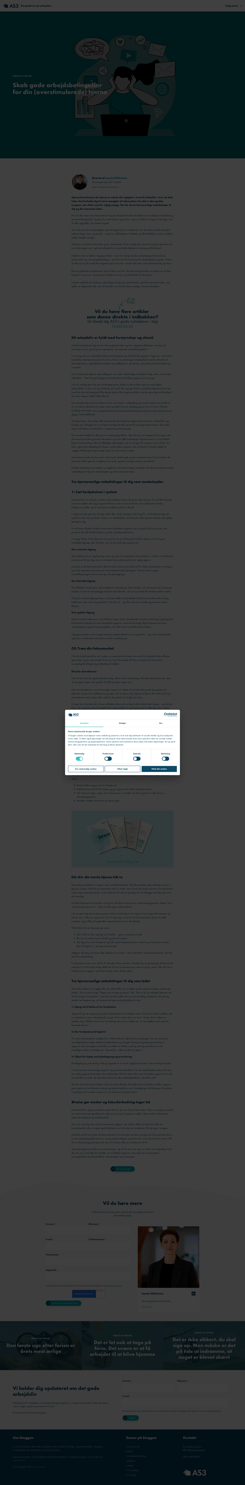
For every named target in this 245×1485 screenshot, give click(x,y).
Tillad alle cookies (159, 769)
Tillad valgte (122, 769)
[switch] (108, 759)
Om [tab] (160, 723)
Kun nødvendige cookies (86, 769)
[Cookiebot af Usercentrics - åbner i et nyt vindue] (166, 715)
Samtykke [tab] (84, 723)
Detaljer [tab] (122, 723)
